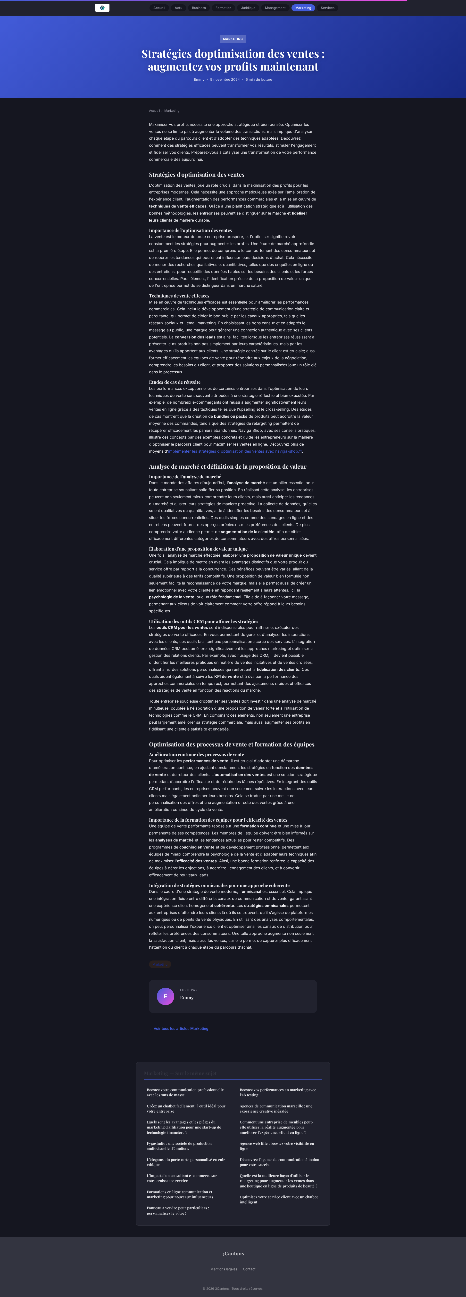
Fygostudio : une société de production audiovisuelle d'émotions (179, 1146)
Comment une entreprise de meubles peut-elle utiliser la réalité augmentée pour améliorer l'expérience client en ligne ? (276, 1127)
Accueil (159, 8)
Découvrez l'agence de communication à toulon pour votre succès (279, 1162)
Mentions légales (223, 1269)
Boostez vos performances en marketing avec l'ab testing (278, 1092)
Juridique (248, 8)
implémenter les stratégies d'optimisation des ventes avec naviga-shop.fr (235, 451)
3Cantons (233, 1253)
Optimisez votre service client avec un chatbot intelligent (279, 1199)
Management (275, 8)
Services (327, 8)
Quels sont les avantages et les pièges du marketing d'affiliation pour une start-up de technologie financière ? (184, 1127)
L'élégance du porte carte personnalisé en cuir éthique (186, 1162)
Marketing (303, 8)
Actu (178, 8)
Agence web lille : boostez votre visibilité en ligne (277, 1146)
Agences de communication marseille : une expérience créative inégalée (276, 1108)
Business (199, 8)
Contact (249, 1269)
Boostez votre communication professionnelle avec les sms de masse (185, 1092)
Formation (223, 8)
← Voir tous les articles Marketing (178, 1028)
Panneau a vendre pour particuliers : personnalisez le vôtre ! (178, 1210)
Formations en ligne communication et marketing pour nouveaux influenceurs (180, 1194)
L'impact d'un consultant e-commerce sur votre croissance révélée (182, 1178)
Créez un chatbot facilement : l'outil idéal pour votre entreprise (186, 1108)
